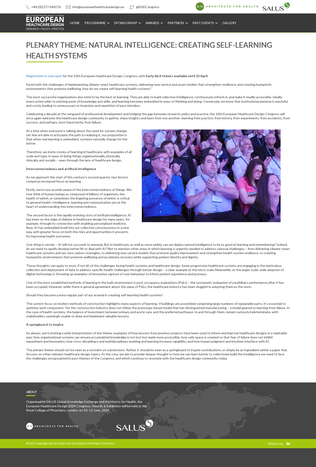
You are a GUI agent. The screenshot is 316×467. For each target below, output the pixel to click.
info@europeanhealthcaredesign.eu (98, 7)
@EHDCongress (147, 7)
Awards (153, 23)
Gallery (229, 23)
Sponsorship (126, 23)
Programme (95, 23)
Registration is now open (44, 76)
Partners (176, 23)
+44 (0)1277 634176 (46, 7)
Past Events (203, 23)
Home (75, 23)
